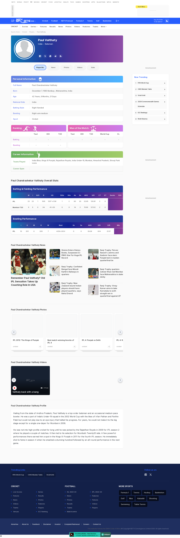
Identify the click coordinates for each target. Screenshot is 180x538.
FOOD (51, 2)
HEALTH (65, 2)
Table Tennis (139, 504)
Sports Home (15, 32)
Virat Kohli (141, 95)
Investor (58, 524)
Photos (68, 27)
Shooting (153, 498)
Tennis (90, 21)
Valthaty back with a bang (25, 392)
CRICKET (44, 2)
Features (86, 27)
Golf (97, 21)
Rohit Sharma (142, 119)
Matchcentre (72, 512)
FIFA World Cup (143, 83)
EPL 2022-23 (97, 492)
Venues (16, 512)
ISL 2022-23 (71, 492)
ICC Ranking (43, 512)
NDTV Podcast (67, 21)
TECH (72, 2)
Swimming (125, 504)
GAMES (78, 2)
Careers (86, 524)
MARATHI (116, 2)
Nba (131, 498)
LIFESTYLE (57, 2)
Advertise (14, 524)
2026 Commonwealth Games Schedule (148, 104)
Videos (77, 27)
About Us (25, 524)
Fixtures (43, 27)
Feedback (36, 524)
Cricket (45, 21)
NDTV (13, 2)
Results (53, 27)
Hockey (147, 493)
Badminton (107, 21)
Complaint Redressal (72, 524)
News (60, 27)
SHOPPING (86, 2)
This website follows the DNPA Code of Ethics (104, 529)
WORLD (19, 2)
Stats (93, 67)
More (103, 27)
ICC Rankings (142, 113)
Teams (95, 27)
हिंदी (31, 2)
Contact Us (97, 524)
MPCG (109, 2)
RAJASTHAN (101, 2)
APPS (93, 2)
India (40, 44)
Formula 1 (80, 21)
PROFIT (26, 2)
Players (31, 32)
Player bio (40, 67)
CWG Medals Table (145, 89)
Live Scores (17, 492)
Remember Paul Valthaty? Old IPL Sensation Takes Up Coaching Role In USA (28, 281)
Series (33, 27)
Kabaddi (140, 498)
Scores (25, 27)
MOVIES (36, 2)
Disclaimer (47, 524)
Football (54, 21)
